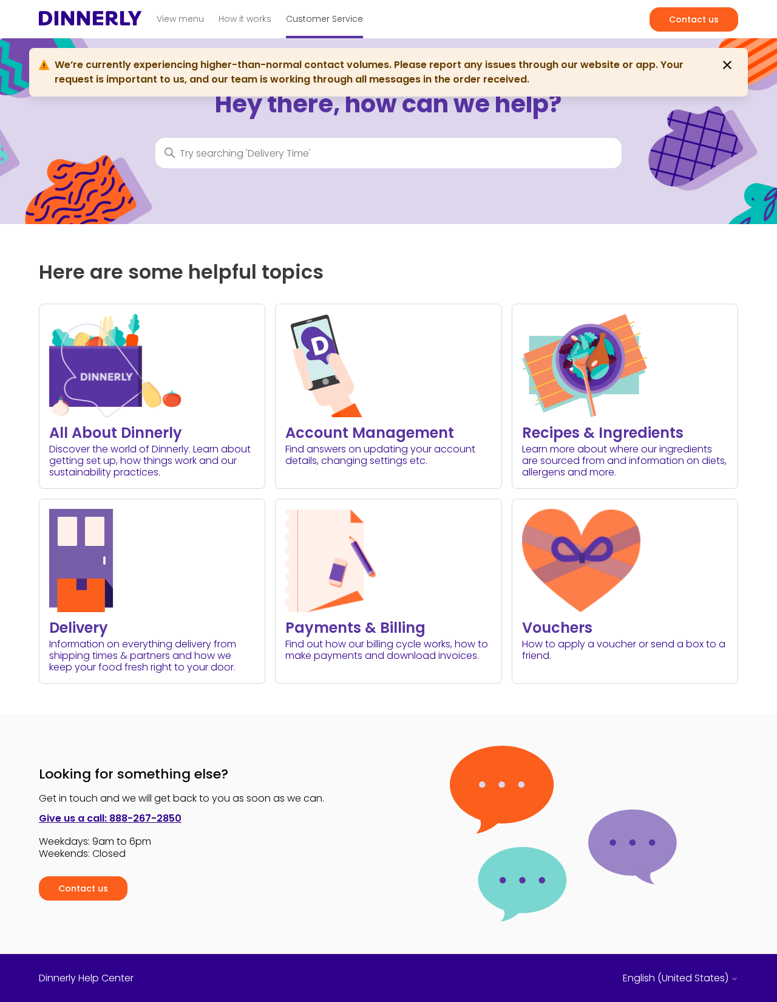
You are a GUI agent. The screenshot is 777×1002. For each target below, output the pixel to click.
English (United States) (677, 978)
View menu (180, 19)
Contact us (694, 19)
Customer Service (324, 19)
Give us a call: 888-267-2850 (110, 818)
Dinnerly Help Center (86, 978)
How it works (245, 19)
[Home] (90, 21)
